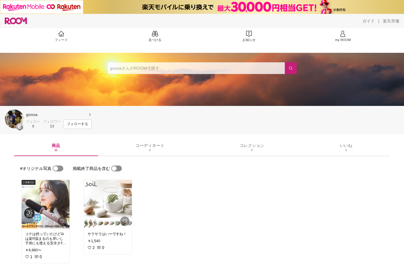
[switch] (58, 168)
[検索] (291, 68)
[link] (46, 204)
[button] (14, 118)
